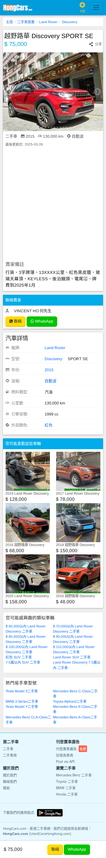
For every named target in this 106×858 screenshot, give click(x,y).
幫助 (6, 787)
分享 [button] (98, 44)
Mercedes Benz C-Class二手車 (75, 693)
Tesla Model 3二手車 (22, 691)
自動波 (50, 381)
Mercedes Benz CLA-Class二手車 (28, 719)
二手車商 (10, 755)
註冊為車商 (64, 755)
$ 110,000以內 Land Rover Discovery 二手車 (74, 649)
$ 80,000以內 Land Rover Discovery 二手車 (26, 639)
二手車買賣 (26, 22)
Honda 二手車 (67, 794)
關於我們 (10, 774)
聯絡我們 (10, 781)
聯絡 (17, 321)
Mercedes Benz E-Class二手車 (75, 709)
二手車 (8, 748)
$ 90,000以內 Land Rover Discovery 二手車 (73, 639)
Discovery (69, 22)
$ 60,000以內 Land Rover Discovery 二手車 (26, 628)
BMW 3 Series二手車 (22, 701)
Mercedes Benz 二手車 (74, 774)
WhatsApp (43, 321)
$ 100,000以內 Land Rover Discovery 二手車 (27, 649)
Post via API (65, 761)
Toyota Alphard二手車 (70, 701)
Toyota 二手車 (67, 781)
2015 (49, 370)
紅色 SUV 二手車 (19, 657)
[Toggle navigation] (96, 7)
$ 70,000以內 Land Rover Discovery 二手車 (73, 628)
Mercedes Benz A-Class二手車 (75, 719)
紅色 (49, 425)
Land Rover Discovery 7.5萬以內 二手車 (76, 664)
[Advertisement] (53, 204)
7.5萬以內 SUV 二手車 (23, 662)
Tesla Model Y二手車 (22, 707)
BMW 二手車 (66, 787)
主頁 (9, 22)
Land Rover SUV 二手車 (71, 657)
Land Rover (48, 22)
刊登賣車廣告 (71, 748)
